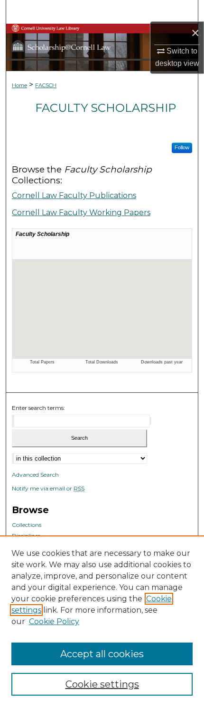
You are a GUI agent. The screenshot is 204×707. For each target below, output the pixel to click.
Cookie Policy (54, 621)
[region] (102, 621)
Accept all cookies (102, 654)
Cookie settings (102, 684)
